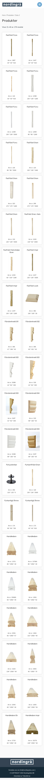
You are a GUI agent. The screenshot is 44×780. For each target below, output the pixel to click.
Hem (4, 15)
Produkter (10, 15)
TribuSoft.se (26, 776)
